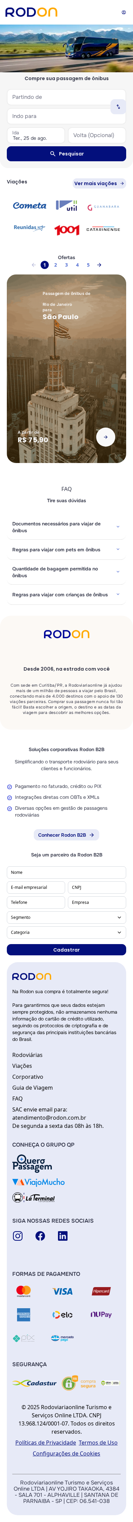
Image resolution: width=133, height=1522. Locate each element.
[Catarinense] (103, 229)
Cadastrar (66, 949)
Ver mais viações (95, 183)
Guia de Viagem (32, 1087)
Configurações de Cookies (66, 1453)
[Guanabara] (103, 206)
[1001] (66, 230)
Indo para (24, 116)
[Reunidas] (30, 228)
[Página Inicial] (31, 12)
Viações (22, 1066)
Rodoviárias (27, 1055)
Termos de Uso (98, 1442)
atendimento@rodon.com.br (49, 1117)
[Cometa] (30, 205)
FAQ (17, 1098)
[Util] (66, 205)
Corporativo (27, 1076)
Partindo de (27, 97)
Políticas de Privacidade (45, 1442)
